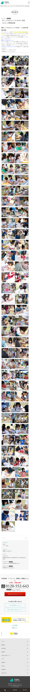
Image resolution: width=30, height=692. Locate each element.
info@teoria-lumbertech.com (8, 46)
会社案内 (3, 651)
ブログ (2, 658)
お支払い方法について (5, 655)
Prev (4, 538)
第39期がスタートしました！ (9, 567)
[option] (15, 633)
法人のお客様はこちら (14, 605)
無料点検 (15, 689)
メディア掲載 (5, 545)
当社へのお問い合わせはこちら (14, 609)
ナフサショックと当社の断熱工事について (11, 563)
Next (26, 538)
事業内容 (3, 644)
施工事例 (3, 662)
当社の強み (3, 648)
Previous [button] (2, 633)
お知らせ (3, 665)
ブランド (3, 641)
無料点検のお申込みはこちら (14, 594)
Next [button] (28, 633)
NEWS (4, 544)
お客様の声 (3, 669)
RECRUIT (25, 689)
